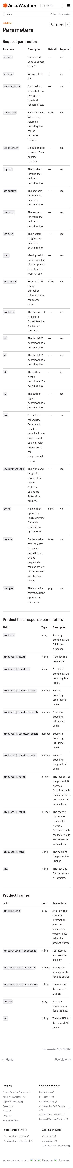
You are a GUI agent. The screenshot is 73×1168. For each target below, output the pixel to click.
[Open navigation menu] (68, 5)
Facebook (47, 1160)
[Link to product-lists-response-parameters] (65, 620)
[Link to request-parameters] (41, 42)
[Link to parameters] (37, 30)
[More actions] (68, 24)
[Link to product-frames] (32, 895)
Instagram (64, 1160)
